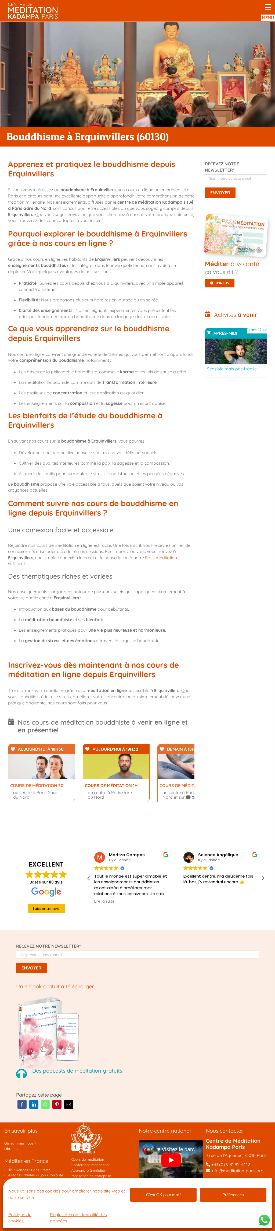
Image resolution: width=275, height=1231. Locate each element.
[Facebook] (22, 1104)
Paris (35, 1170)
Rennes (22, 1170)
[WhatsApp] (45, 1104)
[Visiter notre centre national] (171, 1142)
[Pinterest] (57, 1104)
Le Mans (13, 1175)
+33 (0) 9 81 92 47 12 (230, 1164)
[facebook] (75, 1147)
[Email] (69, 1104)
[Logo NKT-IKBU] (86, 1124)
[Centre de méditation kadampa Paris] (33, 5)
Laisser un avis (46, 908)
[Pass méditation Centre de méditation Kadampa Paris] (237, 218)
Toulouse (56, 1175)
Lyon (42, 1175)
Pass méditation (161, 557)
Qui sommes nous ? (20, 1143)
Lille (9, 1170)
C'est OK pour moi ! (163, 1194)
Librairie (10, 1148)
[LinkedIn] (34, 1104)
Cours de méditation (87, 1159)
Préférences (233, 1194)
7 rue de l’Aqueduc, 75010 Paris (236, 1155)
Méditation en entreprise (91, 1176)
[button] (263, 878)
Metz (46, 1170)
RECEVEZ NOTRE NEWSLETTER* (48, 946)
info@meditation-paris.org (236, 1170)
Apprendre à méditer (88, 1170)
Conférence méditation (90, 1165)
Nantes (29, 1175)
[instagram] (86, 1147)
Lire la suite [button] (104, 901)
